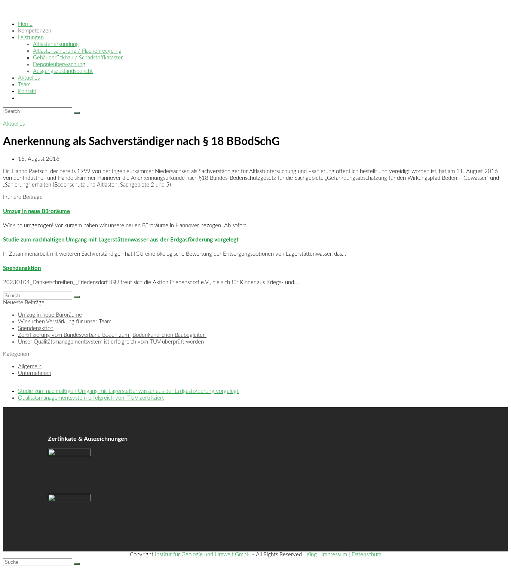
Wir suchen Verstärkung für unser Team (64, 322)
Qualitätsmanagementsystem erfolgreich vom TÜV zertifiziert (91, 398)
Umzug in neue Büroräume (36, 211)
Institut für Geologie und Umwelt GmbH (203, 554)
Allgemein (30, 366)
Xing (311, 554)
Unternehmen (34, 373)
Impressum (334, 554)
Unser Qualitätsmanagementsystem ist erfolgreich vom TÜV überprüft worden (111, 342)
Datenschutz (367, 554)
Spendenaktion (22, 268)
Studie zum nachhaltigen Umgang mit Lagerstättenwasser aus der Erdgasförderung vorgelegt (121, 240)
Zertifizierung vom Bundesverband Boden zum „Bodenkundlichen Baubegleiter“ (112, 335)
